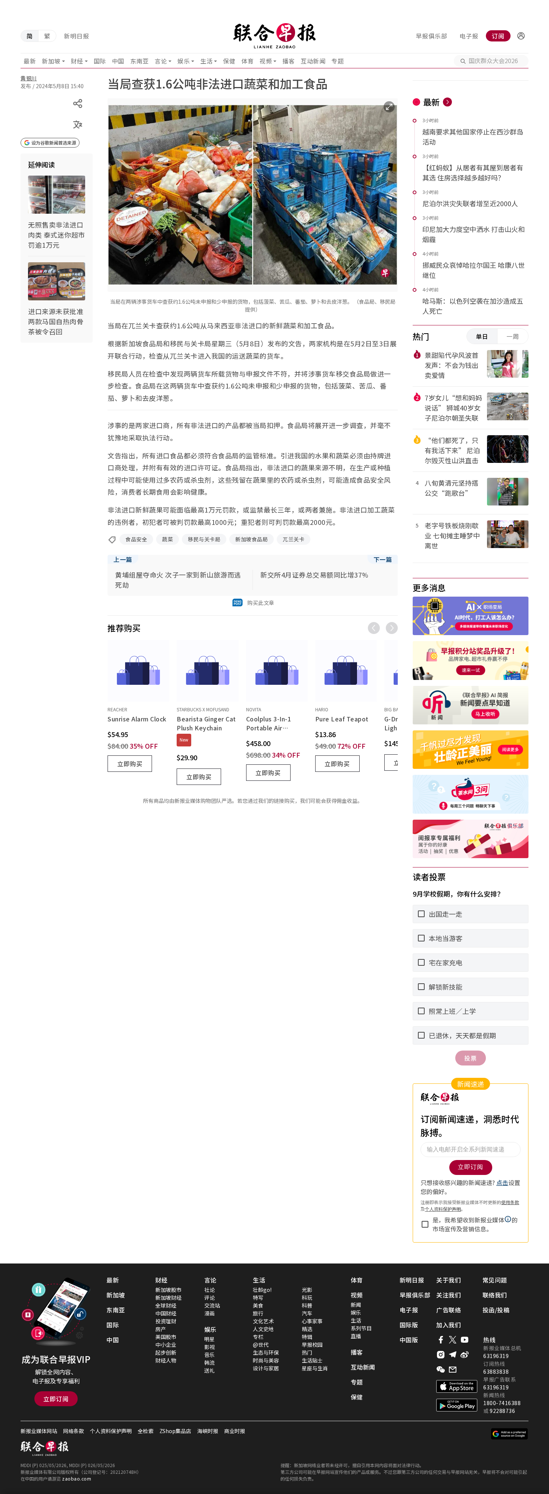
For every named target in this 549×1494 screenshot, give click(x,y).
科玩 (307, 1297)
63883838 (496, 1371)
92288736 (502, 1410)
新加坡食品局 (251, 539)
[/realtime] (447, 102)
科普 (307, 1305)
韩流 (209, 1362)
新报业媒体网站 (39, 1431)
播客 (288, 60)
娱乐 (183, 60)
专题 (337, 60)
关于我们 (448, 1279)
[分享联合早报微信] (440, 1369)
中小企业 (165, 1344)
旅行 (258, 1313)
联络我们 (495, 1294)
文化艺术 (263, 1321)
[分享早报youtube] (464, 1339)
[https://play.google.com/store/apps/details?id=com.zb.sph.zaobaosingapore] (456, 1405)
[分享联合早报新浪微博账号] (464, 1354)
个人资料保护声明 (111, 1431)
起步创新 (165, 1352)
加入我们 (448, 1324)
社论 (209, 1289)
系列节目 (361, 1328)
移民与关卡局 (204, 539)
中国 (118, 60)
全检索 (145, 1431)
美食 (258, 1305)
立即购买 (130, 763)
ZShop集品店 (175, 1431)
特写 (258, 1297)
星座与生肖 (315, 1368)
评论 (209, 1297)
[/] (274, 36)
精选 (307, 1329)
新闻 (356, 1304)
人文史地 (263, 1329)
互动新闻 (313, 60)
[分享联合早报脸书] (440, 1339)
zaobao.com (76, 1478)
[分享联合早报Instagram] (440, 1354)
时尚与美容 (266, 1360)
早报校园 (312, 1344)
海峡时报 (207, 1431)
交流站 (212, 1305)
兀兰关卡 (293, 539)
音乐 (209, 1354)
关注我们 (448, 1294)
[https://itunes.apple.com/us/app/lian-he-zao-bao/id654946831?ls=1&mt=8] (456, 1386)
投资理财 (165, 1321)
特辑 (307, 1336)
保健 (229, 60)
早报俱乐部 (431, 35)
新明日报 (76, 35)
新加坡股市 (168, 1289)
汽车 (307, 1313)
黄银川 (29, 78)
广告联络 (448, 1309)
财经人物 (165, 1360)
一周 (512, 336)
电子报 (468, 35)
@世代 (261, 1344)
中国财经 (165, 1313)
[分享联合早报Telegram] (452, 1354)
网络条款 (73, 1431)
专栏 (258, 1336)
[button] (521, 35)
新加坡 (51, 60)
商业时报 (234, 1431)
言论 (161, 60)
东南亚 (139, 60)
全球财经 (165, 1305)
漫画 (209, 1313)
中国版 (409, 1339)
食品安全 (136, 539)
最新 (30, 60)
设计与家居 (266, 1368)
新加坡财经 (168, 1297)
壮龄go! (262, 1289)
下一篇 (382, 559)
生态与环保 (266, 1352)
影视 (209, 1347)
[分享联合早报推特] (452, 1339)
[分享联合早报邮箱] (452, 1369)
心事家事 (312, 1321)
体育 (247, 60)
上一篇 (123, 559)
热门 (307, 1352)
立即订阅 (56, 1398)
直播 (356, 1336)
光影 (307, 1289)
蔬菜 (167, 539)
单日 (482, 336)
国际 (100, 60)
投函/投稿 (496, 1309)
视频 (266, 60)
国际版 (409, 1324)
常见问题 (495, 1279)
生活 (206, 60)
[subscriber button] (521, 35)
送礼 (209, 1370)
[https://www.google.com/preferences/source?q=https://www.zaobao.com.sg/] (509, 1434)
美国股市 (165, 1336)
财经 (77, 60)
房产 (160, 1329)
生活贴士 (312, 1360)
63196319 (496, 1356)
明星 (209, 1339)
